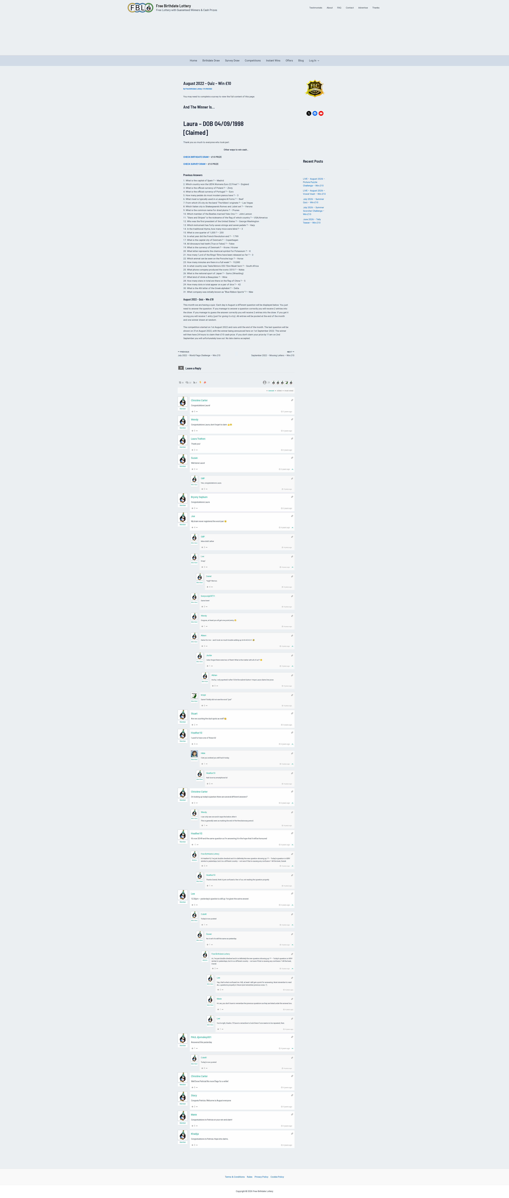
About (330, 7)
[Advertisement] (254, 35)
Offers (289, 60)
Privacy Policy (261, 1176)
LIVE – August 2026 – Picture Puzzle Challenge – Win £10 (314, 182)
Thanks (375, 7)
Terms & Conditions (235, 1176)
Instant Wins (273, 60)
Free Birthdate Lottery (173, 5)
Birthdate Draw (211, 60)
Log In (312, 60)
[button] (317, 60)
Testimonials (315, 7)
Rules (249, 1176)
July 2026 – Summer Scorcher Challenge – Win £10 (313, 210)
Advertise (363, 7)
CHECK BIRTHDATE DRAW (196, 157)
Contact (350, 7)
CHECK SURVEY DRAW (194, 164)
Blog (301, 60)
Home (193, 60)
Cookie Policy (277, 1176)
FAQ (339, 7)
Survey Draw (232, 60)
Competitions (253, 60)
